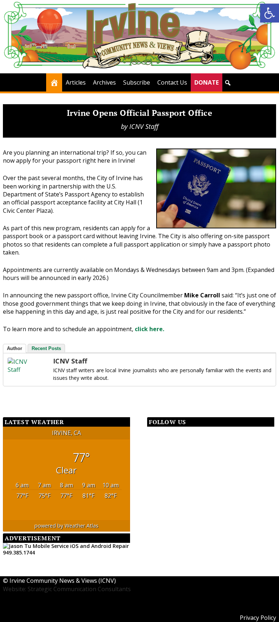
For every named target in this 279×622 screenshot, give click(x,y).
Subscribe (136, 82)
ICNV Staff (143, 126)
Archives (104, 82)
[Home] (54, 82)
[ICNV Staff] (22, 370)
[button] (227, 82)
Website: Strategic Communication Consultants (67, 589)
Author (14, 348)
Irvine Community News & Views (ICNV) (62, 581)
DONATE (206, 82)
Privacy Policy (258, 618)
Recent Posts (46, 348)
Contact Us (172, 82)
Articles (76, 82)
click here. (149, 329)
